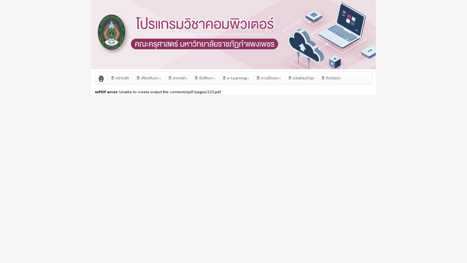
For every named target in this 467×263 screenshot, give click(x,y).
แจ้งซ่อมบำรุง (303, 78)
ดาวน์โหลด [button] (269, 78)
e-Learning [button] (236, 78)
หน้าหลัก (121, 78)
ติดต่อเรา (333, 78)
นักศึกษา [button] (205, 78)
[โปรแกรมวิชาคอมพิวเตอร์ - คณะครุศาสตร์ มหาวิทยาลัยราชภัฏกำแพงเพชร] (101, 78)
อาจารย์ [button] (178, 78)
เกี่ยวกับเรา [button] (149, 78)
